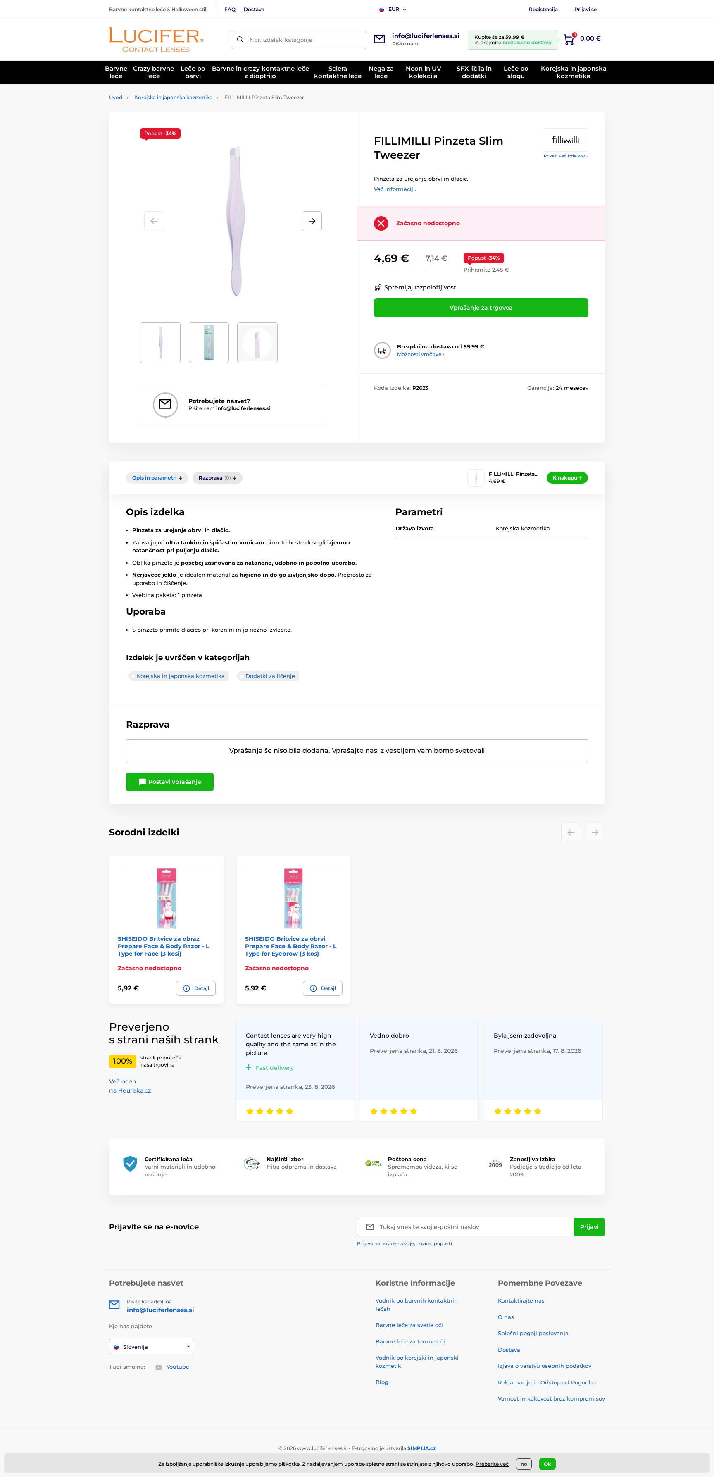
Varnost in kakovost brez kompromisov (551, 1398)
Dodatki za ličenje (270, 676)
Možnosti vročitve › (420, 354)
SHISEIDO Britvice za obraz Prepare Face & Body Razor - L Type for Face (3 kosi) (163, 946)
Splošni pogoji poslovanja (533, 1333)
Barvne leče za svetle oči (409, 1325)
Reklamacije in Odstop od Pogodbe (547, 1382)
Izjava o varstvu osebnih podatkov (544, 1365)
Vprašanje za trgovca (481, 307)
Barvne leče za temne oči (410, 1341)
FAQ (230, 9)
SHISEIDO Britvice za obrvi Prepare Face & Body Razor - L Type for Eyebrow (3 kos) (290, 946)
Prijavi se (585, 9)
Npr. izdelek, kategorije (281, 39)
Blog (382, 1382)
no (524, 1464)
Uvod (115, 97)
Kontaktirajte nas (521, 1300)
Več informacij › (395, 189)
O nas (506, 1317)
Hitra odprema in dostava (302, 1166)
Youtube (178, 1366)
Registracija (543, 9)
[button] (312, 221)
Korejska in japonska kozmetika (173, 97)
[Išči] (240, 40)
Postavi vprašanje (174, 781)
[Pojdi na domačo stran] (156, 39)
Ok (547, 1464)
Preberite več (492, 1464)
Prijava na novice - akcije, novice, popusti (404, 1243)
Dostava (254, 9)
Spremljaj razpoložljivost (420, 287)
